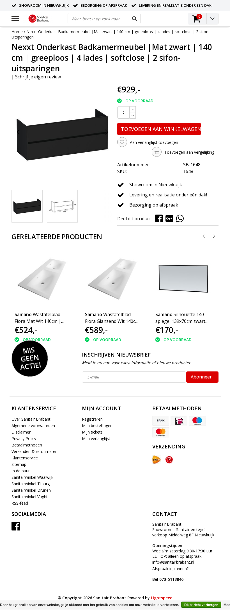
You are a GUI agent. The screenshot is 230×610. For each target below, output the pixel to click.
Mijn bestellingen (97, 425)
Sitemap (19, 464)
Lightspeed (162, 597)
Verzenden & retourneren (35, 451)
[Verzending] (156, 459)
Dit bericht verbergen (201, 605)
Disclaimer (21, 432)
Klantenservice (25, 458)
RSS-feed (20, 503)
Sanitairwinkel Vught (30, 496)
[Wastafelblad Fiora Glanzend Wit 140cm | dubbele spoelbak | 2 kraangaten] (113, 279)
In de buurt (21, 470)
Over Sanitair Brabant (31, 419)
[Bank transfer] (160, 421)
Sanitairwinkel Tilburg (31, 483)
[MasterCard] (160, 432)
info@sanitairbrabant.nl (173, 562)
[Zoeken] (135, 18)
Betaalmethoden (27, 445)
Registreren (92, 419)
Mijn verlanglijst (96, 438)
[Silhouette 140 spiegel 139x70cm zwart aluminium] (183, 279)
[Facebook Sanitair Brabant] (16, 528)
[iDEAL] (179, 421)
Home (17, 31)
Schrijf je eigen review (38, 77)
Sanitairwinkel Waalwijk (32, 477)
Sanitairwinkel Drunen (31, 490)
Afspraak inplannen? (170, 574)
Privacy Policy (24, 438)
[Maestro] (197, 421)
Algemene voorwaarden (33, 425)
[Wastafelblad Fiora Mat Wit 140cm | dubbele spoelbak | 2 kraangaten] (43, 279)
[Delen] (160, 218)
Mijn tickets (92, 432)
